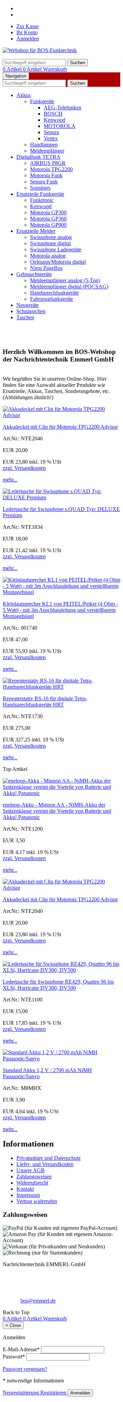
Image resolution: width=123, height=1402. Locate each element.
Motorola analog (48, 256)
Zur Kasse (27, 26)
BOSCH (53, 114)
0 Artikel (13, 69)
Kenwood (54, 120)
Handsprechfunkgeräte (54, 293)
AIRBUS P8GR (48, 163)
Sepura (51, 132)
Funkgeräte (42, 101)
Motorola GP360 (48, 219)
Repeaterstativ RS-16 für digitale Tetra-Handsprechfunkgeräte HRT (45, 702)
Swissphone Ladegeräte (55, 249)
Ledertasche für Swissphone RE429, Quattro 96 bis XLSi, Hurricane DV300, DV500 (58, 985)
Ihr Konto (27, 32)
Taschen (25, 317)
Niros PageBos (46, 268)
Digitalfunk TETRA (38, 157)
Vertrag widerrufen (36, 1201)
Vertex (51, 138)
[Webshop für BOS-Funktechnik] (40, 50)
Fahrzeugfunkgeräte (51, 299)
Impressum (28, 1195)
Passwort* (14, 1356)
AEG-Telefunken (62, 107)
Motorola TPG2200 (51, 169)
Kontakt (25, 1189)
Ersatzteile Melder (35, 231)
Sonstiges (40, 188)
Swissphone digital (50, 243)
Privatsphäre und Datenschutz (48, 1158)
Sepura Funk (44, 182)
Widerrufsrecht (32, 1183)
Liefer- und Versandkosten (44, 1164)
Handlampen (44, 144)
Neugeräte (27, 305)
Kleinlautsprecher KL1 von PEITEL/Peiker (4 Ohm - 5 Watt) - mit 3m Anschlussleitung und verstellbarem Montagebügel (60, 610)
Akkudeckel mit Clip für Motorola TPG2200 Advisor (60, 427)
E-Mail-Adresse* (21, 1349)
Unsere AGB (30, 1170)
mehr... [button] (10, 480)
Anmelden (27, 38)
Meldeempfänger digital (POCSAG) (69, 286)
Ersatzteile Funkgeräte (40, 194)
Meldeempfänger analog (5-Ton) (65, 280)
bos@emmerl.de (38, 1301)
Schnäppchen (30, 311)
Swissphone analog (51, 237)
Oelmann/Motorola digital (58, 262)
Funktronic (42, 200)
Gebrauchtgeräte (34, 274)
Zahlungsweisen (34, 1176)
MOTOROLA (60, 126)
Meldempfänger (47, 151)
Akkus (23, 95)
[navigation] (16, 1312)
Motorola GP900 (48, 225)
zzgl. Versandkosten (24, 468)
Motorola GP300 (48, 212)
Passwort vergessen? (25, 1369)
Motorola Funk (46, 175)
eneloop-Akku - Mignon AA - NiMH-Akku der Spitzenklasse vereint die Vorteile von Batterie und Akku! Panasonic (57, 811)
